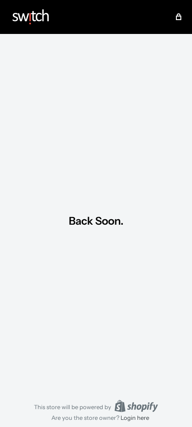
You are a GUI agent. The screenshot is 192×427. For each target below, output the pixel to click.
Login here (135, 417)
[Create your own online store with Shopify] (136, 406)
